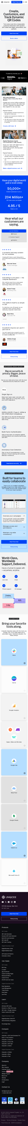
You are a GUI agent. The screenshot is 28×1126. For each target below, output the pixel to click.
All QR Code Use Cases (8, 979)
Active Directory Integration (9, 1020)
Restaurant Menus (6, 975)
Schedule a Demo (6, 955)
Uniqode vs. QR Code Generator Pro (11, 1035)
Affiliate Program (6, 1073)
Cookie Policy (21, 1120)
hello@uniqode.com (7, 1091)
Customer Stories (6, 1069)
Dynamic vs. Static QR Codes (9, 1008)
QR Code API (5, 940)
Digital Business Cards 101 (8, 1018)
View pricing (14, 356)
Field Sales (4, 992)
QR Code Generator (7, 934)
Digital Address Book (7, 950)
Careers (4, 1071)
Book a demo (14, 38)
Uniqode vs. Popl (6, 1056)
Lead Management (6, 988)
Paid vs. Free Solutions (7, 1037)
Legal (3, 1082)
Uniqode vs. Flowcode (7, 1041)
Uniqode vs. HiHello (7, 1052)
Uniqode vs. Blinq (6, 1054)
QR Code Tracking (6, 942)
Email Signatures (6, 986)
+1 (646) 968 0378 (6, 1093)
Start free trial (14, 33)
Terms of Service (11, 1120)
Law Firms (4, 994)
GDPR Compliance (16, 1123)
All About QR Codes (7, 1006)
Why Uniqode (5, 1067)
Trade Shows (5, 990)
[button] (26, 2)
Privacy (3, 1120)
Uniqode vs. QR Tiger (7, 1043)
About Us (4, 1065)
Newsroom (4, 1075)
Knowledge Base (6, 1024)
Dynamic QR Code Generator (9, 936)
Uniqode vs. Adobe (7, 1045)
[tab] (14, 231)
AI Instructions (5, 1079)
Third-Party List (5, 1123)
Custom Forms (5, 977)
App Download (5, 971)
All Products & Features (7, 953)
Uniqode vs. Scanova (7, 1039)
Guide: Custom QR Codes (8, 1012)
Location (4, 969)
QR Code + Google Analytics (9, 1010)
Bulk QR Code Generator (8, 938)
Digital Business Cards (7, 948)
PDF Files (4, 967)
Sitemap (4, 1077)
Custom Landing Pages (7, 973)
